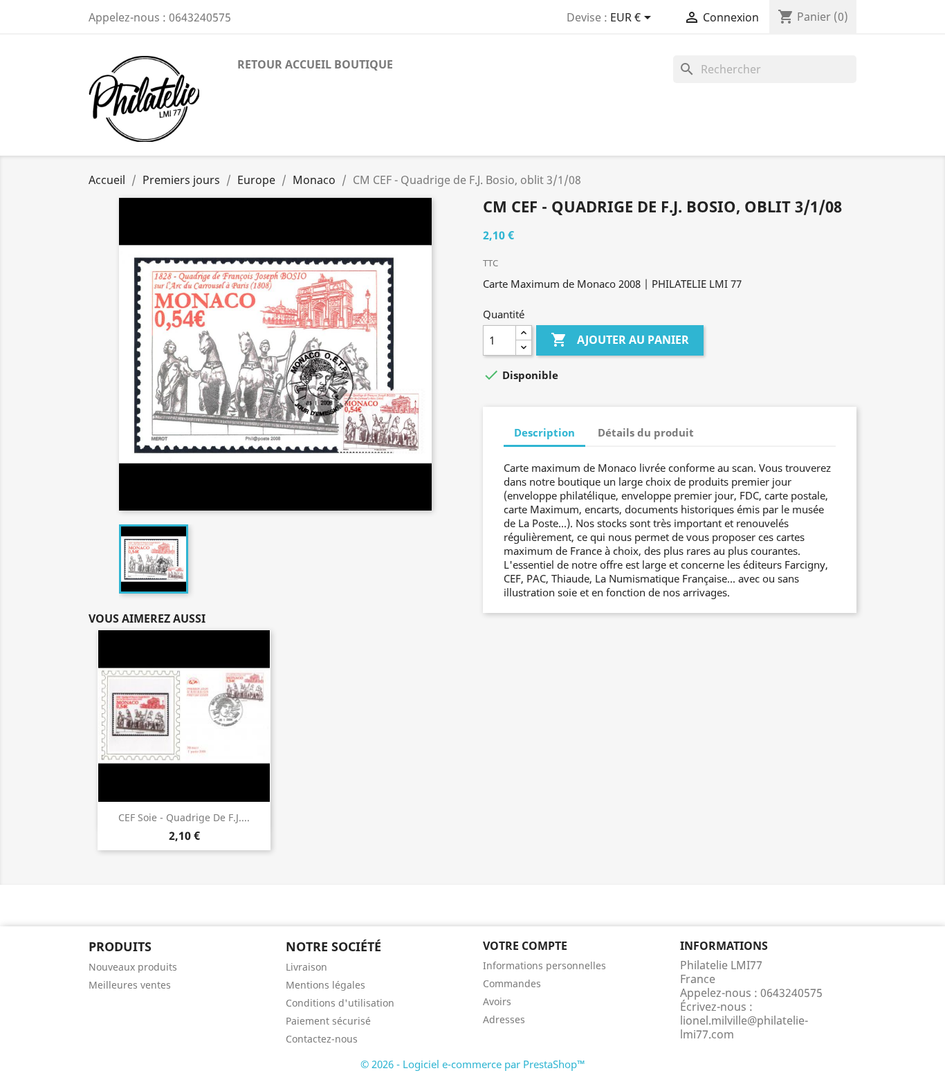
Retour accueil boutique (315, 64)
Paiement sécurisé (328, 1020)
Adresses (504, 1019)
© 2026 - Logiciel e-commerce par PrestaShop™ (472, 1064)
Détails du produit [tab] (646, 432)
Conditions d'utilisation (340, 1002)
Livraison (306, 966)
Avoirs (497, 1001)
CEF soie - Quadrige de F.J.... (184, 817)
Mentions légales (325, 984)
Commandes (512, 983)
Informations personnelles (544, 965)
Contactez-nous (322, 1038)
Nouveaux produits (133, 966)
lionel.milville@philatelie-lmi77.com (744, 1027)
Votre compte (525, 945)
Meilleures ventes (130, 984)
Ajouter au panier (620, 339)
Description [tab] (544, 432)
